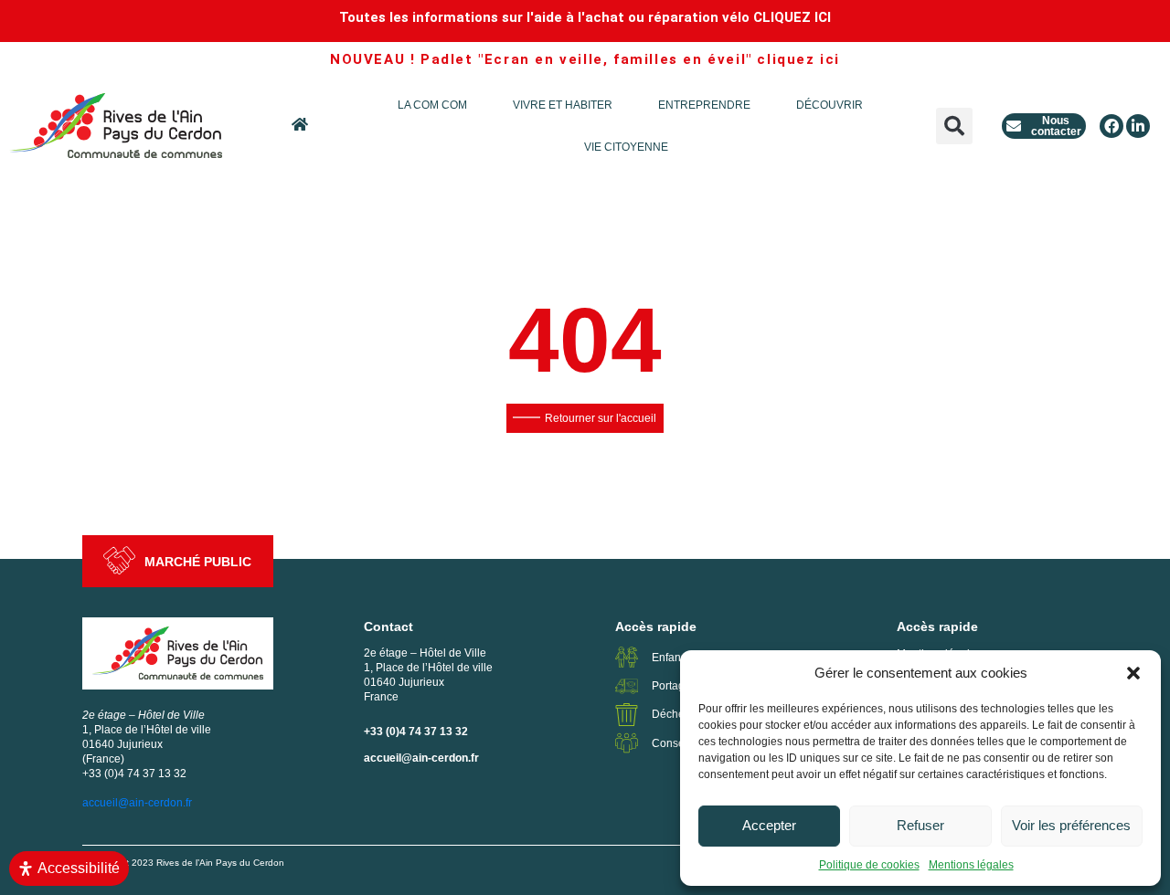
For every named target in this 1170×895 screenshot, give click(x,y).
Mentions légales (971, 864)
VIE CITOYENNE (626, 147)
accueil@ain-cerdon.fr (421, 758)
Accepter (769, 825)
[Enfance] (626, 657)
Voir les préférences (1071, 825)
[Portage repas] (626, 686)
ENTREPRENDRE (704, 105)
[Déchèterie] (626, 714)
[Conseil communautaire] (626, 743)
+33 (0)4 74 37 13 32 (416, 731)
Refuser (920, 825)
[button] (1133, 673)
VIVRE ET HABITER (562, 105)
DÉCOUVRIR (829, 105)
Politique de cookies (869, 864)
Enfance (672, 657)
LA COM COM (432, 105)
